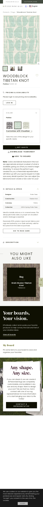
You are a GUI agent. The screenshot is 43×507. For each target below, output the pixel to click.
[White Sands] (26, 125)
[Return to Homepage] (13, 6)
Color (9, 113)
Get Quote (22, 147)
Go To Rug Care (21, 231)
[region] (21, 282)
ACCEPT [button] (22, 503)
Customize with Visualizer (18, 131)
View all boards (9, 335)
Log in (9, 103)
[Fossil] (9, 125)
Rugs (13, 12)
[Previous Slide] (41, 284)
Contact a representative (21, 405)
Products (6, 12)
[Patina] (17, 125)
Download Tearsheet (22, 152)
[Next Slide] (41, 280)
